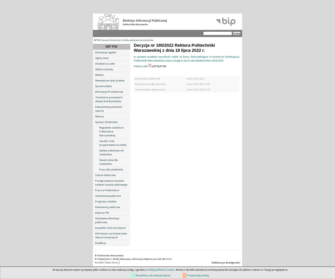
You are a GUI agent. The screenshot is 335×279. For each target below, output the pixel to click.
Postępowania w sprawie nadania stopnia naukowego (111, 183)
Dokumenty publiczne (107, 207)
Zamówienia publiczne (108, 196)
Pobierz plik (141, 66)
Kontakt (99, 262)
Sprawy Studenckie (111, 40)
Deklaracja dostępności (226, 263)
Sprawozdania (103, 86)
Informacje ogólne (105, 52)
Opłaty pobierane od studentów (137, 40)
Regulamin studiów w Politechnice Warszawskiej (111, 131)
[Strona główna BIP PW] (167, 22)
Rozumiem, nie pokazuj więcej (153, 275)
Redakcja (100, 243)
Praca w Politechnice (107, 190)
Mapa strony (111, 262)
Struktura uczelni (105, 64)
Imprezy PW (102, 213)
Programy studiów (106, 202)
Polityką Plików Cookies (161, 270)
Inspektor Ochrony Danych (110, 228)
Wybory (99, 116)
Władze (99, 75)
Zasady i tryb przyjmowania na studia (112, 143)
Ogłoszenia (102, 58)
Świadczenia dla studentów (108, 162)
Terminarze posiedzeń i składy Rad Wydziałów (109, 99)
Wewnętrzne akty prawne (110, 81)
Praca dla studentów (111, 170)
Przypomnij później (198, 275)
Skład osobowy (104, 69)
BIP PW (97, 40)
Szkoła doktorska (105, 175)
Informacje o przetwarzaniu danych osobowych (111, 235)
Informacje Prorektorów (109, 92)
